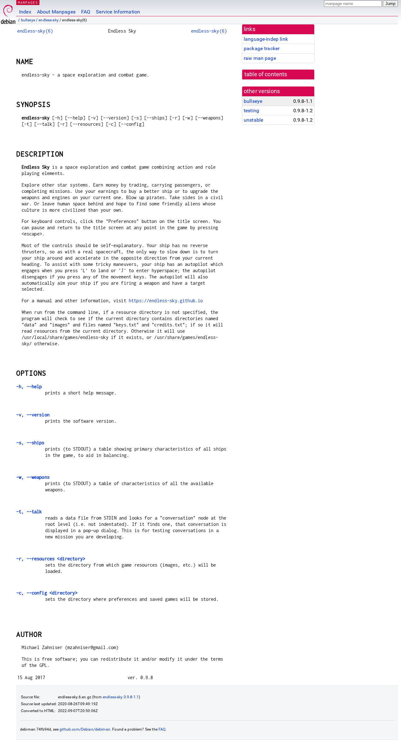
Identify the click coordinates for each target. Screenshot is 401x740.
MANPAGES (28, 2)
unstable (253, 120)
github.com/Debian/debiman (85, 729)
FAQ (85, 12)
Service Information (118, 12)
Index (25, 12)
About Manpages (56, 12)
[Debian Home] (8, 12)
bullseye (28, 20)
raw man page (260, 58)
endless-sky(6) (35, 31)
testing (251, 111)
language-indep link (266, 39)
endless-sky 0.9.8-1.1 (121, 697)
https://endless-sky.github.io (166, 300)
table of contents (265, 74)
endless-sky (49, 20)
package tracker (261, 48)
